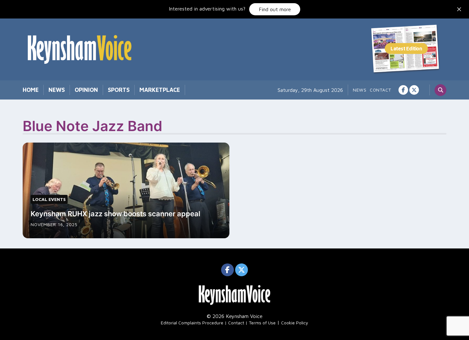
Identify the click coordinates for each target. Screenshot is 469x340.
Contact (380, 89)
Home (31, 89)
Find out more (275, 9)
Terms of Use (262, 322)
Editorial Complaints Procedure (192, 322)
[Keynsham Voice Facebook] (403, 90)
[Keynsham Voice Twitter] (414, 90)
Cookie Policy (294, 322)
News (56, 89)
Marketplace (159, 89)
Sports (119, 89)
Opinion (86, 89)
